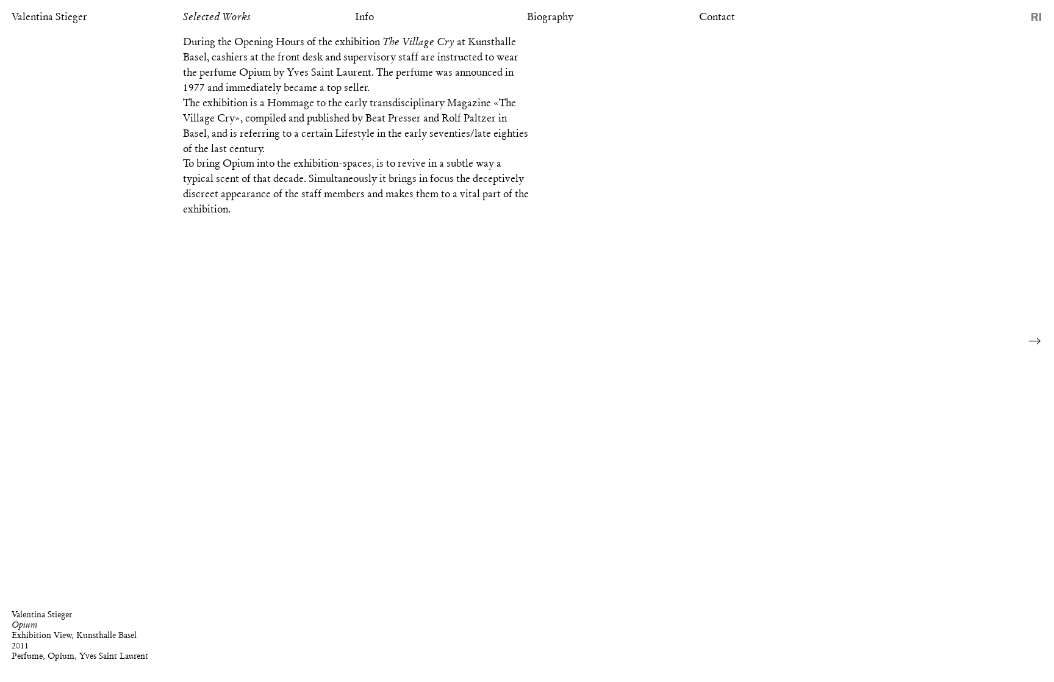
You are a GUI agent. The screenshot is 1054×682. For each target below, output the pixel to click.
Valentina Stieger (49, 16)
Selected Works (217, 16)
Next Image (1035, 341)
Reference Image (1036, 16)
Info (364, 16)
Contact (717, 16)
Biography (550, 16)
